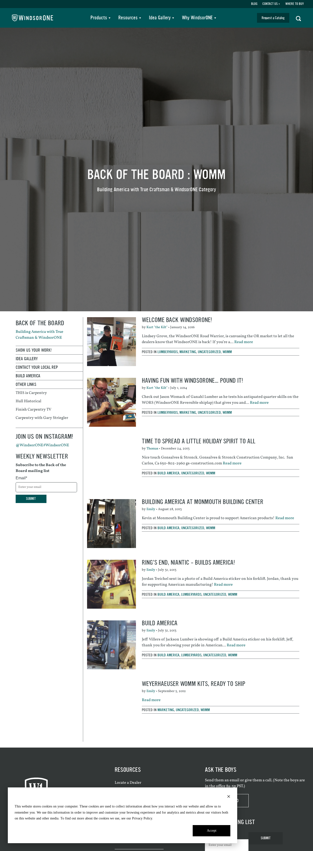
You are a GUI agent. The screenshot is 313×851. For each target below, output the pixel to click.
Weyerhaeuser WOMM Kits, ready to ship (193, 684)
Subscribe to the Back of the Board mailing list (41, 468)
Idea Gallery (160, 17)
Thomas (152, 448)
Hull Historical (28, 401)
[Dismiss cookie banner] (228, 797)
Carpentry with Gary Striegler (42, 418)
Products (98, 17)
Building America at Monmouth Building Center (202, 502)
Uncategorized (209, 351)
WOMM (227, 351)
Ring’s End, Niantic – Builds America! (188, 562)
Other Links (26, 384)
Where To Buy (294, 4)
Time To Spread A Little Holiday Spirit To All (198, 441)
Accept (211, 830)
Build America (168, 473)
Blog (254, 4)
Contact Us (270, 4)
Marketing (187, 351)
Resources (128, 17)
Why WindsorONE (197, 17)
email (234, 780)
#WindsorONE (56, 445)
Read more (243, 342)
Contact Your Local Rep (37, 367)
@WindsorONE (29, 445)
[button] (298, 18)
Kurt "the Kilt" (157, 327)
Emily (150, 509)
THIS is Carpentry (31, 393)
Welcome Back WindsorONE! (177, 320)
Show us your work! (34, 350)
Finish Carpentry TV (33, 409)
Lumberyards (167, 351)
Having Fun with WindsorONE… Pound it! (192, 380)
